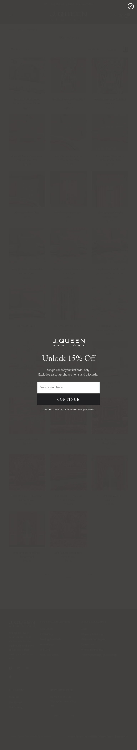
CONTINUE (68, 399)
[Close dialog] (130, 6)
